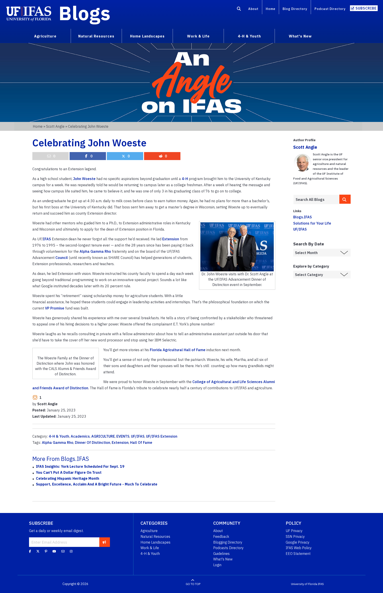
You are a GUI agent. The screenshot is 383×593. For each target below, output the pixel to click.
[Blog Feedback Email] (62, 551)
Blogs (85, 12)
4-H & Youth (59, 436)
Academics (80, 436)
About (253, 9)
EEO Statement (298, 553)
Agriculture (149, 530)
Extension (170, 239)
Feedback (221, 536)
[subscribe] (104, 542)
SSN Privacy (295, 536)
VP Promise (54, 308)
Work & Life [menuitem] (198, 36)
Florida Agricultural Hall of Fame (177, 350)
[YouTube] (54, 551)
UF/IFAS (138, 436)
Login (217, 565)
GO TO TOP (193, 584)
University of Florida (304, 584)
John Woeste (84, 178)
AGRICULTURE (103, 436)
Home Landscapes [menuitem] (147, 36)
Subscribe (366, 8)
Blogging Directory (227, 542)
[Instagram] (71, 551)
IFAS (47, 239)
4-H (185, 178)
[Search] (239, 9)
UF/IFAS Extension (161, 436)
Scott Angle (55, 126)
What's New (223, 559)
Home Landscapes (155, 542)
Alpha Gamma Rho (95, 251)
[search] (345, 199)
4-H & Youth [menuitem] (249, 36)
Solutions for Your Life (312, 223)
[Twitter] (37, 551)
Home (270, 9)
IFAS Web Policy (299, 548)
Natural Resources (155, 536)
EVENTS (122, 436)
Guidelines (221, 553)
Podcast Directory (330, 9)
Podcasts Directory (228, 548)
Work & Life (150, 548)
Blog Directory (295, 9)
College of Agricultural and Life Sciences (227, 382)
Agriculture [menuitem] (45, 36)
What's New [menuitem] (300, 36)
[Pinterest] (46, 551)
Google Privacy (297, 542)
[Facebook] (30, 551)
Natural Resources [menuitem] (96, 36)
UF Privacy (294, 530)
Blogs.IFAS (302, 217)
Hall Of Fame (141, 442)
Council (61, 257)
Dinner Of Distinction (92, 442)
